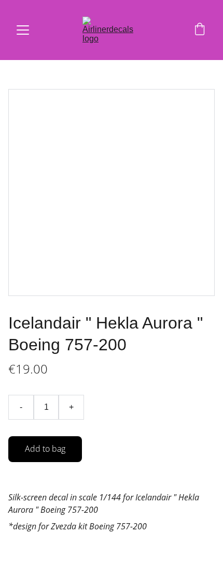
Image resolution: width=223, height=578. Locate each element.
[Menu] (23, 30)
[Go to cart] (199, 30)
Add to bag (45, 448)
